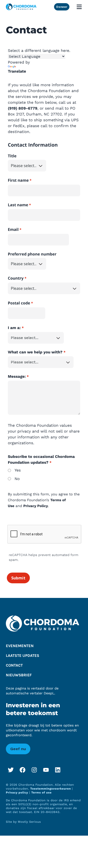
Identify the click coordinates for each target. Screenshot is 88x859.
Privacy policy (17, 792)
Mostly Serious (29, 821)
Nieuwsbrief (19, 675)
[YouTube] (46, 770)
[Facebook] (22, 770)
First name (18, 180)
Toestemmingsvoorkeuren (51, 788)
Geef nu (18, 748)
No (17, 478)
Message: (17, 376)
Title (12, 156)
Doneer (61, 7)
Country (15, 278)
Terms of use (41, 792)
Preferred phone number (32, 254)
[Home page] (21, 6)
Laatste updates (22, 655)
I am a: (14, 327)
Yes (17, 470)
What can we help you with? (35, 352)
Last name (18, 205)
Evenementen (19, 646)
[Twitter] (11, 770)
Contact (14, 665)
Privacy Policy (35, 506)
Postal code (19, 303)
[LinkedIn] (58, 770)
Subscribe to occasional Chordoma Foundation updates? (41, 459)
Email (13, 229)
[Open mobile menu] (79, 7)
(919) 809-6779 (22, 108)
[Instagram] (34, 770)
